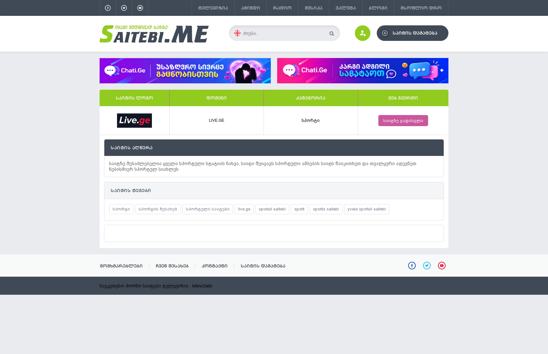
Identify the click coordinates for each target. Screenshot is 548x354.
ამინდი (250, 8)
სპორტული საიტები (208, 209)
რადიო (282, 8)
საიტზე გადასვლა (403, 120)
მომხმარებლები (121, 266)
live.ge (244, 209)
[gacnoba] (185, 82)
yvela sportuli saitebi (367, 209)
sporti (299, 209)
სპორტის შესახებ (158, 209)
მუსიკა (314, 8)
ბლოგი (378, 8)
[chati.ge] (362, 70)
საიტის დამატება (263, 266)
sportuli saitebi (272, 209)
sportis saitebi (326, 209)
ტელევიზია (213, 8)
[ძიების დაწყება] (331, 33)
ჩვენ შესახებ (172, 266)
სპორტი (311, 120)
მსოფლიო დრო (421, 8)
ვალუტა (346, 8)
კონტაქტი (215, 266)
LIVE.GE (216, 120)
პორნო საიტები (143, 285)
